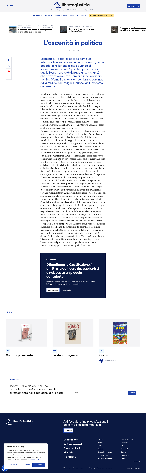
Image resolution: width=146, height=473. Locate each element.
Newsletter (125, 455)
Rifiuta (27, 464)
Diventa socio (133, 6)
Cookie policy (91, 468)
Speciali (73, 15)
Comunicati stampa (105, 452)
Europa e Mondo (72, 448)
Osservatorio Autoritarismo (101, 15)
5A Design (133, 468)
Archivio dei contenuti (105, 458)
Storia (123, 446)
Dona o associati (127, 439)
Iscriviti (132, 393)
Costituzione (70, 440)
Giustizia (68, 452)
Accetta (39, 464)
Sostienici (67, 290)
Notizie (47, 15)
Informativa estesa (34, 460)
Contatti (124, 458)
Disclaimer (66, 468)
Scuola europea (61, 15)
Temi (82, 15)
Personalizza (14, 464)
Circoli (100, 439)
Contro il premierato (19, 355)
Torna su (135, 462)
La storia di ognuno (65, 355)
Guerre (104, 355)
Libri (8, 312)
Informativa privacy (78, 468)
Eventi (100, 442)
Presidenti (124, 449)
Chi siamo (36, 15)
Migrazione (69, 457)
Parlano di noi (103, 455)
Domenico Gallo (110, 360)
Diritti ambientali (72, 444)
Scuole (123, 452)
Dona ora (68, 430)
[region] (26, 456)
